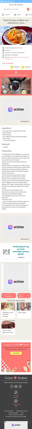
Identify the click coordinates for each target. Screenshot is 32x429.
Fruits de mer (8, 59)
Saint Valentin (24, 57)
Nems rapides (22, 312)
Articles (19, 14)
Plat (11, 57)
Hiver (14, 57)
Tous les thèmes (9, 411)
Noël (18, 57)
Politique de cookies (21, 411)
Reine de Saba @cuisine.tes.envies (8, 331)
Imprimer (16, 67)
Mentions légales (13, 413)
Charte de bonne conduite (16, 414)
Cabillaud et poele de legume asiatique (7, 314)
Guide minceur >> (8, 1)
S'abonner (16, 353)
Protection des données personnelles (16, 416)
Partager (27, 67)
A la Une (7, 14)
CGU (22, 413)
